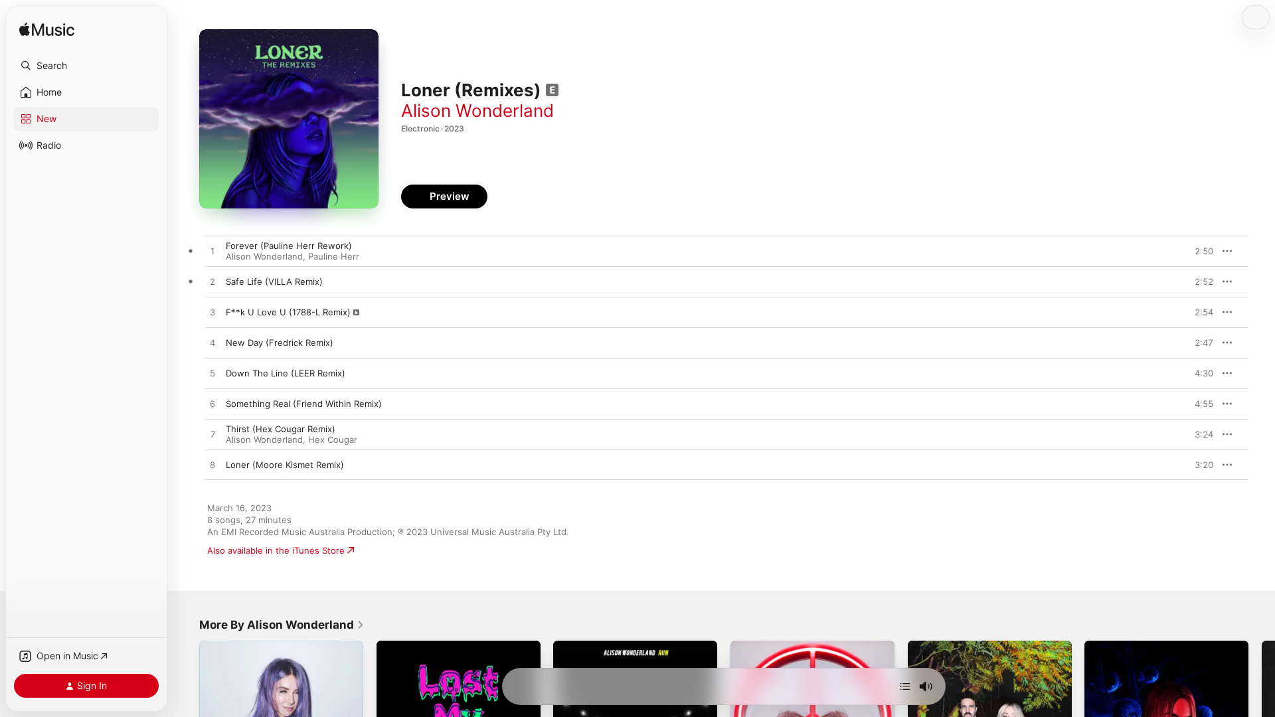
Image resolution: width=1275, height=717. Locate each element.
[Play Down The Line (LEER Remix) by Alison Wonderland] (212, 374)
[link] (282, 624)
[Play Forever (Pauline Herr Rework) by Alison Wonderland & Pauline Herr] (212, 252)
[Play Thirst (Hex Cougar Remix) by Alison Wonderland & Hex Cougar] (212, 435)
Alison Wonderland (477, 110)
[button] (86, 65)
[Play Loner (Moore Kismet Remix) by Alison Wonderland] (212, 465)
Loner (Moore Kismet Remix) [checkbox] (285, 464)
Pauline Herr (333, 256)
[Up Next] (905, 686)
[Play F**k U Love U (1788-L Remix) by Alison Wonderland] (212, 313)
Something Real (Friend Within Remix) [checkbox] (304, 403)
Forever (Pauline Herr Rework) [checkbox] (289, 245)
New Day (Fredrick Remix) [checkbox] (279, 342)
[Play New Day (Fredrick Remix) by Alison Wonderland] (212, 343)
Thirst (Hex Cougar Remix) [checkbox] (280, 429)
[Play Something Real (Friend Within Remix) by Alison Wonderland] (212, 404)
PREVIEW (1198, 251)
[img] (46, 30)
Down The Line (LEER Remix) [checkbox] (285, 373)
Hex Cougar (332, 439)
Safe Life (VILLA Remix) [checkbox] (274, 281)
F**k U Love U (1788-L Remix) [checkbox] (288, 312)
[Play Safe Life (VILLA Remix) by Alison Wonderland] (212, 282)
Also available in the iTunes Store (276, 550)
